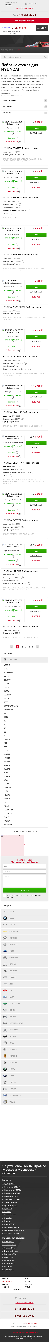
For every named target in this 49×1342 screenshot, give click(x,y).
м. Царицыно (7, 1209)
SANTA (6, 784)
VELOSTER (8, 825)
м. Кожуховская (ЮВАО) (11, 1187)
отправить (25, 890)
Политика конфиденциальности (24, 1332)
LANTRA (7, 754)
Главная (4, 50)
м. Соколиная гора (9, 1215)
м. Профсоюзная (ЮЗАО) (11, 1190)
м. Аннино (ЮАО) (8, 1224)
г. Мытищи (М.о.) (8, 1242)
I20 (5, 728)
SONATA (7, 799)
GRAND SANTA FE (11, 706)
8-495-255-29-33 (26, 14)
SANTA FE (7, 787)
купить (36, 128)
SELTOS (6, 791)
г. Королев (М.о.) (8, 1270)
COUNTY (7, 680)
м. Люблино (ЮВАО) (9, 1202)
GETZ (6, 702)
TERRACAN (8, 814)
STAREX (7, 802)
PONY (6, 773)
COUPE (6, 684)
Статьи (27, 1287)
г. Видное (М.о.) (8, 1260)
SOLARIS (7, 795)
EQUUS (6, 699)
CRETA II (7, 691)
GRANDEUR (8, 710)
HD (5, 721)
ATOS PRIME (8, 673)
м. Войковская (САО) (9, 1196)
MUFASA (7, 765)
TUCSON (7, 821)
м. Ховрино (6, 1221)
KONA (6, 750)
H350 (6, 717)
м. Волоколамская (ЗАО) (11, 1193)
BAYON (6, 676)
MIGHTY (7, 762)
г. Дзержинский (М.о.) (10, 1251)
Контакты (17, 1290)
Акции (5, 1284)
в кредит (36, 187)
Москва (9, 4)
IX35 (5, 743)
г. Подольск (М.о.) (8, 1248)
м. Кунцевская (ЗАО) (9, 1205)
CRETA (6, 687)
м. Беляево (6, 1212)
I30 (5, 732)
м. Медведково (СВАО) (10, 1227)
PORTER (7, 776)
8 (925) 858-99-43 (24, 1315)
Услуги (27, 1281)
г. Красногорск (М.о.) (9, 1254)
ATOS (6, 669)
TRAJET (6, 817)
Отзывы (5, 1287)
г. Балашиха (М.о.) (9, 1245)
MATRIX (7, 758)
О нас (26, 1279)
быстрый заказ (36, 133)
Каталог (11, 50)
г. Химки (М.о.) (7, 1257)
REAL (6, 780)
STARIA (6, 806)
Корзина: (26, 20)
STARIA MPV (8, 810)
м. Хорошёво (7, 1218)
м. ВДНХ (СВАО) (8, 1184)
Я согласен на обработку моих (24, 896)
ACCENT (7, 665)
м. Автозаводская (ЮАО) (11, 1233)
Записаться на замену (25, 8)
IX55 (5, 747)
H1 (5, 713)
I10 (5, 725)
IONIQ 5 (7, 739)
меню (43, 28)
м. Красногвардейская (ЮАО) (13, 1230)
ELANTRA (7, 695)
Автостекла (7, 1281)
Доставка (28, 1284)
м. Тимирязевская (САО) (11, 1199)
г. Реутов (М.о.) (7, 1266)
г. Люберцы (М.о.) (8, 1263)
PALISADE (7, 769)
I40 (5, 736)
